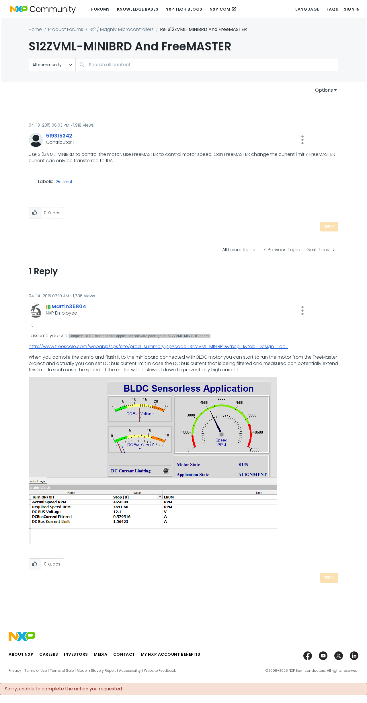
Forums (100, 9)
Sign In (352, 9)
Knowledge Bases (137, 9)
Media (101, 654)
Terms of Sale (62, 670)
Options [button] (324, 90)
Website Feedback (160, 670)
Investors (76, 654)
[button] (302, 140)
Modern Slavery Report (96, 670)
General (64, 181)
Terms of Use (35, 670)
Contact (124, 654)
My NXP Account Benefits (170, 654)
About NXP (21, 654)
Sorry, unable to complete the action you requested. (64, 689)
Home (35, 29)
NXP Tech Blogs (183, 9)
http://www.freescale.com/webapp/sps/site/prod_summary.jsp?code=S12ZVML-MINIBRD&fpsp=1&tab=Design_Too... (158, 346)
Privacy (15, 670)
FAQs (332, 9)
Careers (48, 654)
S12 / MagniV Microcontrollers (121, 29)
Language (307, 9)
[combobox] (206, 64)
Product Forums (65, 29)
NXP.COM (220, 9)
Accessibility (130, 670)
